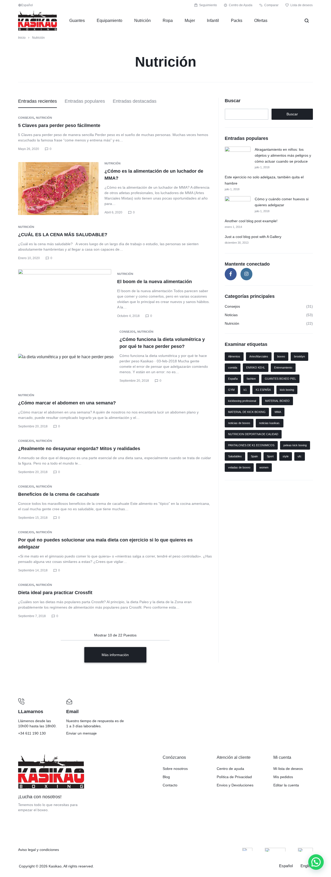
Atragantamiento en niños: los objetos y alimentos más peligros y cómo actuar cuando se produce (283, 155)
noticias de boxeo (239, 423)
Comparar (271, 5)
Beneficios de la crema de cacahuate (58, 494)
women (263, 467)
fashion (251, 378)
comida (232, 367)
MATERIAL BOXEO (277, 400)
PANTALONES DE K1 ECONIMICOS (251, 445)
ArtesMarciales (258, 356)
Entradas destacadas (134, 101)
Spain (254, 456)
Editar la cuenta (286, 785)
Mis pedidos (283, 777)
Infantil (213, 20)
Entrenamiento (283, 367)
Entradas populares (85, 101)
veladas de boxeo (239, 467)
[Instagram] (246, 274)
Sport (270, 456)
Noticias (231, 315)
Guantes (77, 20)
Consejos (26, 117)
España (233, 378)
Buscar (232, 100)
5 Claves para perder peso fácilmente (59, 125)
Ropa (168, 20)
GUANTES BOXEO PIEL (280, 378)
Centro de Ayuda (240, 5)
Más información (115, 655)
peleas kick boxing (295, 445)
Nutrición (142, 20)
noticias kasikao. (269, 423)
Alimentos (234, 356)
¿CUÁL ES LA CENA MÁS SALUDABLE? (62, 234)
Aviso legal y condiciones (38, 850)
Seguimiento (208, 5)
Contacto (170, 785)
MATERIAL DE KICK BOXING (247, 411)
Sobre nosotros (175, 769)
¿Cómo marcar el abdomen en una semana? (67, 402)
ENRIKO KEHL (255, 367)
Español (286, 866)
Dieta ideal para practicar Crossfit (55, 592)
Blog (166, 777)
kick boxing (287, 389)
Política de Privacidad (234, 777)
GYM (231, 389)
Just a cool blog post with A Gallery (253, 237)
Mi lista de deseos (288, 769)
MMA (278, 411)
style (286, 456)
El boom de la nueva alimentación (154, 281)
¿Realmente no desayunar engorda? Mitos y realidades (79, 448)
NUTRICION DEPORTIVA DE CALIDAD (253, 434)
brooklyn (299, 356)
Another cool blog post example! (251, 221)
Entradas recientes (37, 101)
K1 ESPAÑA (263, 389)
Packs (236, 20)
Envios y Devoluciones (235, 785)
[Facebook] (231, 274)
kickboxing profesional (242, 400)
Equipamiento (109, 20)
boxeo (281, 356)
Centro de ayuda (230, 769)
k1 (245, 389)
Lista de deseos (301, 5)
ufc (300, 456)
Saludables (235, 456)
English (306, 866)
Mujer (190, 20)
